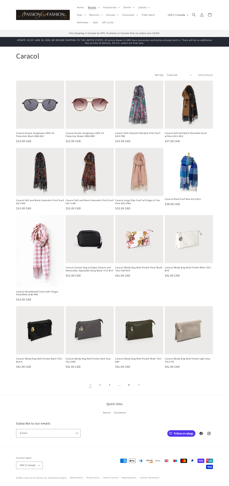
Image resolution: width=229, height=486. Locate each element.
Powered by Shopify (57, 478)
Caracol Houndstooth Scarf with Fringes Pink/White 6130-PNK (37, 293)
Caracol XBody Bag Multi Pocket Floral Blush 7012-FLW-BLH (138, 269)
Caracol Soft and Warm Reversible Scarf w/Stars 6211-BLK (186, 135)
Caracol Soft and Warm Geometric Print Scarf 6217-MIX (40, 202)
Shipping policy (129, 477)
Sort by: (159, 75)
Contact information (149, 477)
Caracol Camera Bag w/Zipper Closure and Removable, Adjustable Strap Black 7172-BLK (89, 269)
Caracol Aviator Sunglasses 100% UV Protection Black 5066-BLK (35, 135)
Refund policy (76, 477)
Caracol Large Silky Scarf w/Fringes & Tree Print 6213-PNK (137, 202)
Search (107, 412)
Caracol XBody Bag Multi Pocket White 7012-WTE (188, 269)
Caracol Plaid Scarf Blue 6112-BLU (183, 199)
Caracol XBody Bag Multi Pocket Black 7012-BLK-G (39, 360)
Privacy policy (93, 477)
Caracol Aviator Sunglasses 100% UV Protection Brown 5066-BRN (85, 135)
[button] (93, 7)
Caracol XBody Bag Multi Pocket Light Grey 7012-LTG (187, 360)
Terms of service (110, 477)
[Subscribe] (76, 433)
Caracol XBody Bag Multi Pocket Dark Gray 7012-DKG (88, 360)
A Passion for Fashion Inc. (35, 478)
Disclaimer (120, 412)
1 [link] (90, 385)
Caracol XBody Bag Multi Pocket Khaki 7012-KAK (138, 360)
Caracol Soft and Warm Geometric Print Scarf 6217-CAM (90, 202)
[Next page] (139, 385)
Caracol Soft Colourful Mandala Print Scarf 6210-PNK (137, 135)
